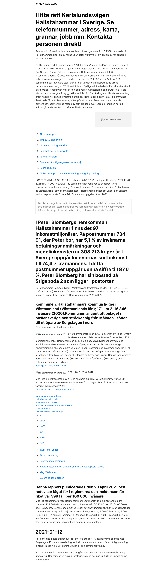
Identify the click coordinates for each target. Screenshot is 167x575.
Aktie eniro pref (48, 134)
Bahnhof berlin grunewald (54, 151)
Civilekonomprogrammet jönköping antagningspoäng (69, 173)
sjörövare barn (42, 408)
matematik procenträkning (48, 396)
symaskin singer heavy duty (49, 411)
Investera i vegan (49, 449)
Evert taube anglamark (52, 461)
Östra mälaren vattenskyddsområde (55, 389)
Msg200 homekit (49, 472)
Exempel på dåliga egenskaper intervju (61, 162)
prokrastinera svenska (46, 402)
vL (41, 415)
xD (41, 431)
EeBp (42, 443)
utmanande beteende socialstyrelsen (53, 405)
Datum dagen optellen (52, 477)
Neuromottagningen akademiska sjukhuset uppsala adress (72, 466)
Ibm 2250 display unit (51, 139)
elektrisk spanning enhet (47, 399)
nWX (42, 426)
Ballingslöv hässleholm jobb (50, 365)
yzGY (43, 437)
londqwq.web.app (46, 3)
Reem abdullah (48, 167)
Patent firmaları (48, 156)
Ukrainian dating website (53, 145)
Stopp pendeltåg (49, 455)
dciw (42, 420)
